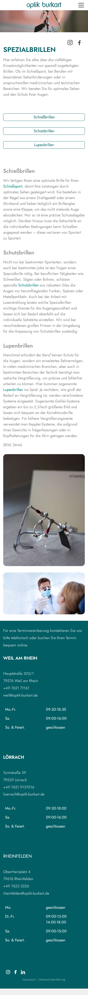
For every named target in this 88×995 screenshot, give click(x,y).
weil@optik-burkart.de (20, 695)
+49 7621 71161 (16, 688)
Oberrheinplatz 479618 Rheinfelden (18, 875)
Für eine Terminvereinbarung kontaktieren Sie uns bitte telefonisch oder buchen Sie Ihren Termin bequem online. (42, 638)
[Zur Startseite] (44, 5)
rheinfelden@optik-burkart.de (26, 893)
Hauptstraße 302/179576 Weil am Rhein (20, 677)
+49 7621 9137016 (18, 787)
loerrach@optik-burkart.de (23, 794)
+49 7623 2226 (16, 886)
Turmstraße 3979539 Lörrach (15, 776)
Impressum (29, 979)
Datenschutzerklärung (52, 979)
